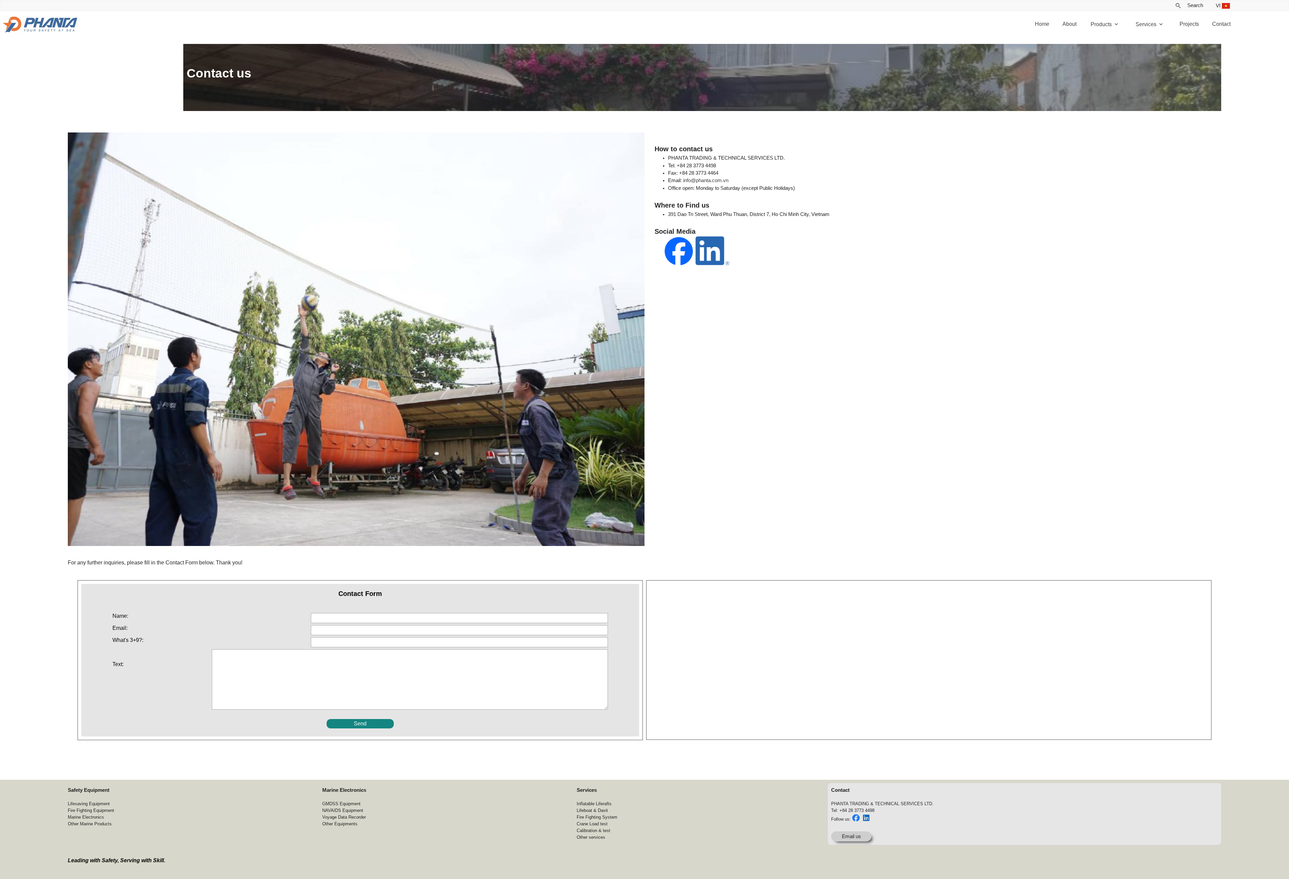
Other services (591, 837)
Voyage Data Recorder (344, 817)
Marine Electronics (86, 817)
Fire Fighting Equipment (91, 810)
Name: (120, 616)
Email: (120, 628)
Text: (118, 664)
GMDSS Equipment (341, 803)
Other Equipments (339, 823)
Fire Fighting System (597, 817)
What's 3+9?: (127, 640)
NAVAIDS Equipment (342, 810)
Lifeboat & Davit (592, 810)
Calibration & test (593, 830)
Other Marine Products (90, 823)
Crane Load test (592, 823)
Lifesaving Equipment (89, 803)
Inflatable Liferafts (594, 803)
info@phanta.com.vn (705, 180)
